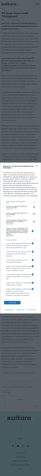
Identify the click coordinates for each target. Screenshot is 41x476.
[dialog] (20, 238)
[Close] (37, 166)
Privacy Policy (31, 310)
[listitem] (20, 202)
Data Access (20, 310)
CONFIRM (12, 302)
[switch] (33, 207)
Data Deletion (9, 310)
